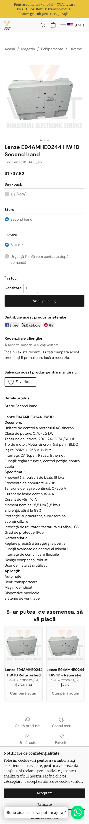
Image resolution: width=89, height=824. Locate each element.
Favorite (61, 742)
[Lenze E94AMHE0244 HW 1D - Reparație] (65, 645)
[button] (7, 25)
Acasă (10, 49)
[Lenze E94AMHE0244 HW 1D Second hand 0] (44, 96)
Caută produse (27, 725)
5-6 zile (17, 244)
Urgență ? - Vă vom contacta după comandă (39, 259)
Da (18, 194)
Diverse (75, 49)
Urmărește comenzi (27, 745)
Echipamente (52, 49)
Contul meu (61, 725)
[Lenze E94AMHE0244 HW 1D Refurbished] (23, 645)
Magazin (28, 49)
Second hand (21, 219)
